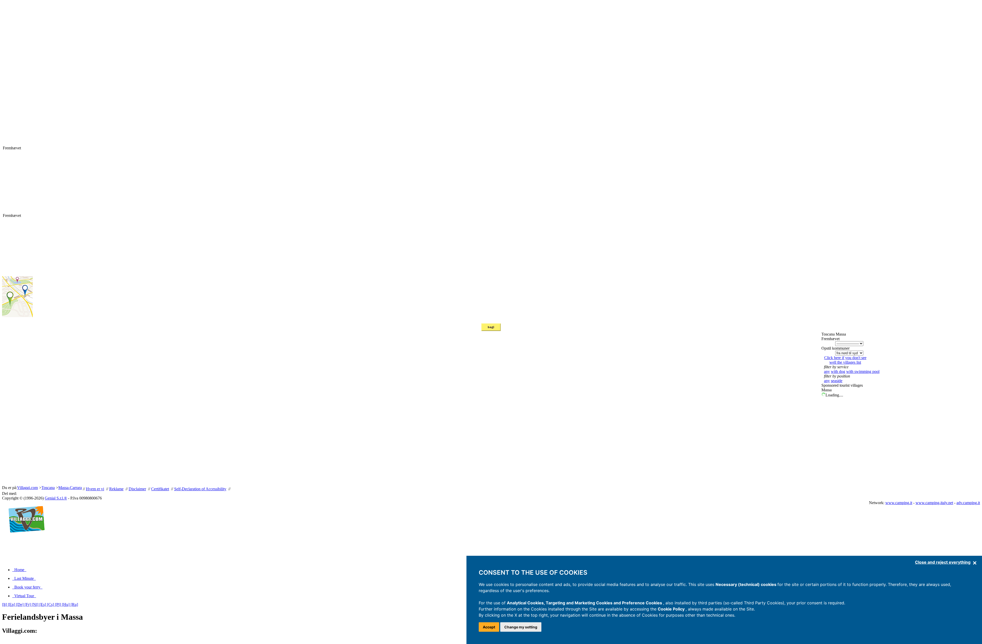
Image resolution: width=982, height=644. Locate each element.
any (827, 371)
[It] (5, 604)
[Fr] (28, 604)
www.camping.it (898, 503)
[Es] (43, 604)
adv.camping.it (968, 503)
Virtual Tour (24, 596)
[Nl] (35, 604)
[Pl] (58, 604)
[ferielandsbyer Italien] (24, 538)
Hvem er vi (95, 489)
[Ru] (74, 604)
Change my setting (520, 627)
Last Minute (24, 578)
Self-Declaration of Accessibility (200, 489)
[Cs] (51, 604)
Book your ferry (27, 587)
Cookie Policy (672, 609)
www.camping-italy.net (934, 503)
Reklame (116, 489)
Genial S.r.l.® (56, 498)
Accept (489, 627)
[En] (12, 604)
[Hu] (66, 604)
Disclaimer (137, 489)
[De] (20, 604)
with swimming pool (862, 371)
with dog (838, 371)
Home (19, 570)
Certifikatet (160, 489)
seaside (836, 381)
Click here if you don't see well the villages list (845, 360)
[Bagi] (491, 329)
